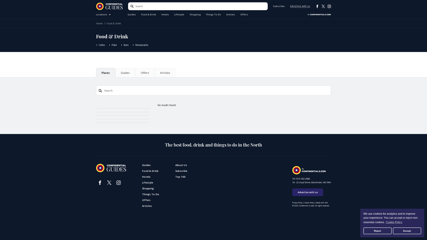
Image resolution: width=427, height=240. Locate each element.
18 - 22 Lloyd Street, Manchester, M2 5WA (311, 183)
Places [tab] (106, 73)
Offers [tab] (145, 73)
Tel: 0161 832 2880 (301, 179)
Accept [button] (407, 231)
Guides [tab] (125, 73)
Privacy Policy (297, 203)
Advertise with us (300, 6)
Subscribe (279, 6)
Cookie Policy (309, 203)
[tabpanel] (213, 119)
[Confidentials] (319, 15)
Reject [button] (377, 231)
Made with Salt (322, 203)
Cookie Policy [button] (394, 222)
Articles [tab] (165, 73)
